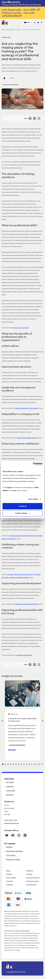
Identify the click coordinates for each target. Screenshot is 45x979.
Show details (33, 499)
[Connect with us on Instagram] (19, 835)
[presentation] (2, 720)
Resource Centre (11, 29)
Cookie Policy (9, 884)
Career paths (10, 790)
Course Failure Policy (31, 884)
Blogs (18, 29)
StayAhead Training (13, 859)
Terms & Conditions (11, 877)
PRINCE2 (9, 847)
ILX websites (9, 843)
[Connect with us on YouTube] (6, 835)
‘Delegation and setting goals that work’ (26, 604)
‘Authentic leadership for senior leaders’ (26, 408)
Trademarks (29, 874)
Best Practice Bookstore (14, 851)
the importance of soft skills (20, 328)
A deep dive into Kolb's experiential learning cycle (22, 720)
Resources (10, 795)
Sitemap (8, 870)
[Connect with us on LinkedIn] (25, 835)
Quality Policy (29, 870)
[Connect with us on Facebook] (12, 835)
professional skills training (24, 655)
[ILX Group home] (5, 22)
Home (3, 29)
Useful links (9, 874)
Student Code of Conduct (32, 881)
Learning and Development (10, 84)
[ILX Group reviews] (18, 905)
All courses (10, 782)
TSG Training (10, 855)
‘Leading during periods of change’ (26, 438)
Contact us (9, 801)
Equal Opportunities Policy (33, 877)
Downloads (10, 786)
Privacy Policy (9, 881)
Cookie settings (21, 513)
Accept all (22, 506)
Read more (12, 749)
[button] (2, 764)
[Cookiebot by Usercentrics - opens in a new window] (32, 463)
